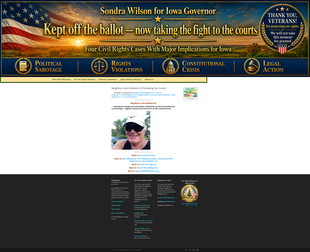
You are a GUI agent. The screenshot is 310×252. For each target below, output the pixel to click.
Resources (149, 79)
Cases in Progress (147, 164)
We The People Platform (84, 79)
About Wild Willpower (61, 79)
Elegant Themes (123, 250)
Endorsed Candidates (107, 79)
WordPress (139, 250)
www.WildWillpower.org (147, 171)
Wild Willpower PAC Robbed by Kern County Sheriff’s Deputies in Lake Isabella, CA (147, 159)
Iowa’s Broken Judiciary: (130, 79)
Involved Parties (130, 97)
